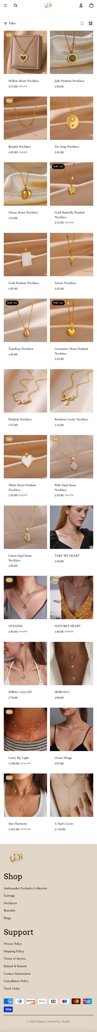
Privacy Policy (13, 944)
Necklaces (10, 903)
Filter (12, 23)
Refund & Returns (15, 966)
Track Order (12, 989)
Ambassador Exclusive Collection (25, 888)
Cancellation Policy (16, 981)
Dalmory (41, 1021)
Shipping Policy (14, 951)
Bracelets (9, 911)
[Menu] (5, 5)
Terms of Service (15, 959)
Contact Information (17, 974)
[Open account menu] (81, 5)
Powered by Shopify (58, 1021)
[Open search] (15, 5)
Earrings (9, 896)
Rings (7, 918)
